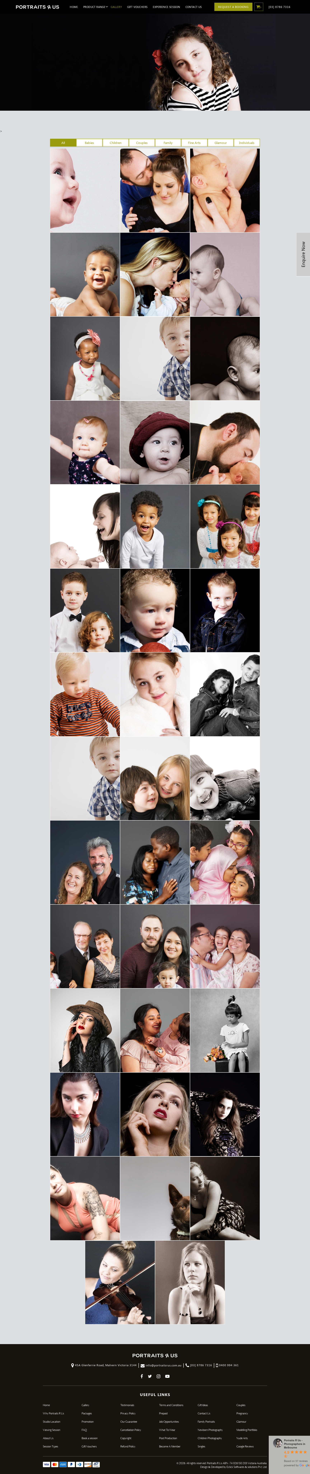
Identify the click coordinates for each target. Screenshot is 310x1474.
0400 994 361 (228, 1365)
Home (74, 7)
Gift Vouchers (137, 7)
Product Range (94, 7)
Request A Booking (233, 7)
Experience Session (166, 7)
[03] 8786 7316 (279, 7)
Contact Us (193, 7)
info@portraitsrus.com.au (163, 1365)
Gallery (116, 7)
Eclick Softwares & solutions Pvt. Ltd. (247, 1467)
